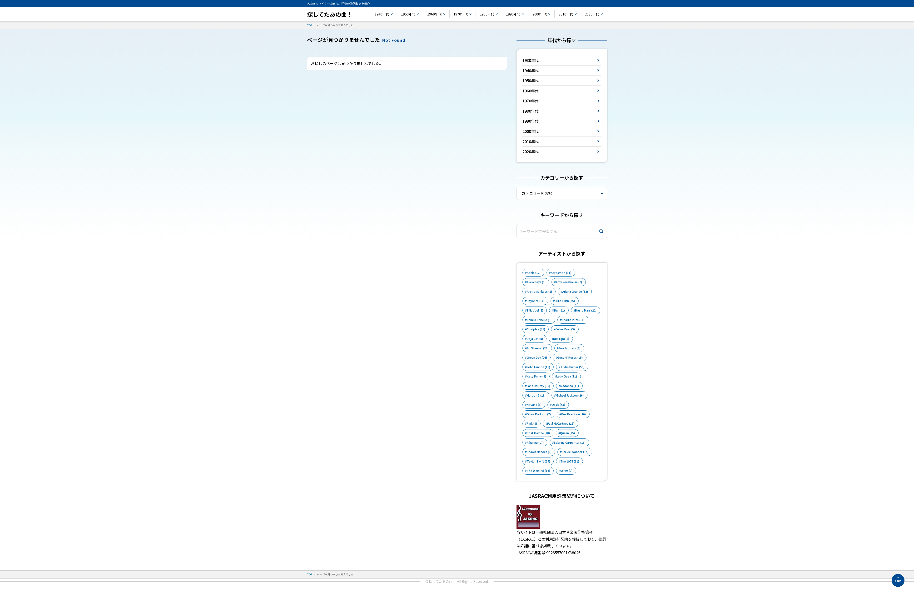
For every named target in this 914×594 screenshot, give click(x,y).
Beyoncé (536, 301)
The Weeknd (538, 470)
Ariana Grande (575, 291)
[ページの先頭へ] (898, 580)
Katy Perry (536, 376)
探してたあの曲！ (330, 14)
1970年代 (460, 14)
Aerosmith (561, 273)
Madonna (569, 386)
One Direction (573, 414)
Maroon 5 (536, 395)
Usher (566, 470)
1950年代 (408, 14)
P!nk (532, 423)
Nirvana (534, 405)
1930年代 (530, 60)
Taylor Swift (538, 461)
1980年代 (487, 14)
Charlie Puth (573, 320)
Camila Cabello (539, 320)
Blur (559, 310)
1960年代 (434, 14)
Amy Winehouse (569, 282)
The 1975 (569, 461)
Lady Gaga (566, 376)
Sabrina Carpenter (570, 442)
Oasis (558, 405)
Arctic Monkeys (539, 291)
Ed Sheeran (537, 348)
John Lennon (538, 367)
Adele (534, 273)
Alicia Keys (536, 282)
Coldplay (536, 329)
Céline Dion (565, 329)
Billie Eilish (565, 301)
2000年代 (539, 14)
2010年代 (566, 14)
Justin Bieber (572, 367)
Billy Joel (535, 310)
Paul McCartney (560, 423)
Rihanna (535, 442)
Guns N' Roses (570, 357)
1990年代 (513, 14)
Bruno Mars (585, 310)
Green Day (537, 357)
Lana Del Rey (538, 386)
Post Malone (538, 433)
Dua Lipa (561, 339)
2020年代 (592, 14)
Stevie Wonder (575, 452)
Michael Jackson (570, 395)
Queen (567, 433)
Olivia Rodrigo (539, 414)
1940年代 (382, 14)
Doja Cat (535, 339)
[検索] (601, 231)
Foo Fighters (569, 348)
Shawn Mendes (539, 452)
